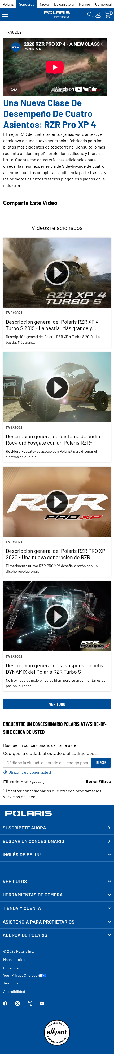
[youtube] (42, 1003)
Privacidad (11, 968)
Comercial (103, 4)
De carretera (64, 4)
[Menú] (5, 14)
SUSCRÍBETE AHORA (24, 827)
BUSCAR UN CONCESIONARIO (33, 841)
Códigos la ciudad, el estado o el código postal (51, 753)
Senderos (26, 4)
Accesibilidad (14, 991)
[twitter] (30, 1003)
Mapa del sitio (14, 959)
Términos (11, 983)
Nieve (44, 4)
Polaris (8, 4)
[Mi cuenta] (98, 14)
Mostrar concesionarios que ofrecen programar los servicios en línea (52, 793)
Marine (84, 4)
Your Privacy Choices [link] (20, 975)
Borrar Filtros (98, 781)
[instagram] (17, 1003)
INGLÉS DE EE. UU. (22, 854)
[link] (57, 881)
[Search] (90, 14)
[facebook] (5, 1003)
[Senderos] (57, 14)
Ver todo (57, 704)
